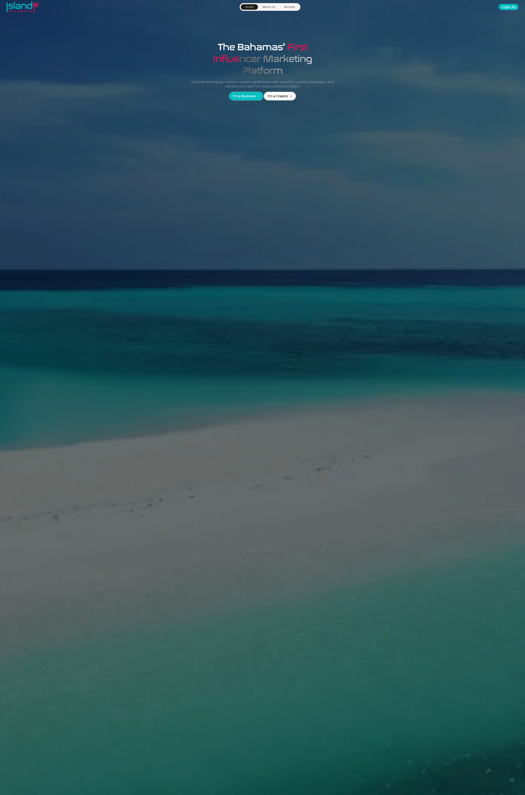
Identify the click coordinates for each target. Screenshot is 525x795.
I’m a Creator (278, 96)
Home (249, 7)
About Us (268, 7)
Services (289, 7)
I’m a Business (245, 96)
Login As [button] (509, 7)
